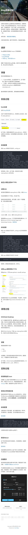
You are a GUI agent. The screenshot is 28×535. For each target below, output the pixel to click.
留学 (12, 517)
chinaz (25, 192)
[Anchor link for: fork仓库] (7, 107)
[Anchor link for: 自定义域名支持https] (17, 182)
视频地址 (15, 222)
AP (2, 519)
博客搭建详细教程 (11, 36)
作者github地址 (6, 54)
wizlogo (3, 383)
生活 (2, 517)
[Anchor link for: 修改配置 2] (7, 407)
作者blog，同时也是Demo (8, 58)
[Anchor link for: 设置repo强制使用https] (17, 269)
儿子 (9, 517)
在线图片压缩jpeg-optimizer (12, 464)
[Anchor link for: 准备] (6, 72)
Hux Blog (17, 527)
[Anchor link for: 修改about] (9, 438)
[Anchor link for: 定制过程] (10, 368)
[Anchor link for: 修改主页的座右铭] (13, 391)
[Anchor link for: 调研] (6, 47)
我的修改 (3, 446)
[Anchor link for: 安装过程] (10, 99)
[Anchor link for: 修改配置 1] (7, 227)
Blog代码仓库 (5, 56)
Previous (7, 507)
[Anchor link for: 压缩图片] (7, 459)
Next (21, 508)
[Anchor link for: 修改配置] (7, 145)
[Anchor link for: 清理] (5, 342)
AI (5, 517)
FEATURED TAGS (5, 514)
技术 (2, 6)
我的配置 (3, 416)
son (15, 517)
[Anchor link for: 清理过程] (10, 309)
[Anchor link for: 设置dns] (7, 189)
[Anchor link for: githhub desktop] (14, 317)
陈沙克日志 (4, 2)
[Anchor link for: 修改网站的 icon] (13, 376)
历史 (23, 517)
